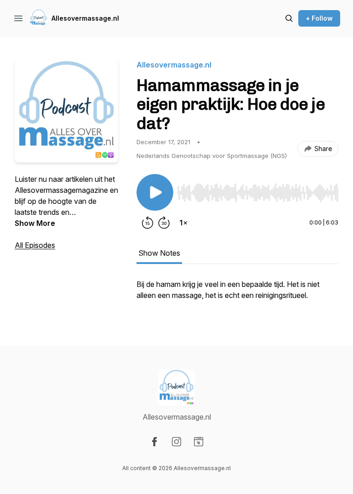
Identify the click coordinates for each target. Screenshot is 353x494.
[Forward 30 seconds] (164, 222)
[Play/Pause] (155, 192)
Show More (35, 223)
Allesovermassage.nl (85, 18)
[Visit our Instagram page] (176, 441)
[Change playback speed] (183, 222)
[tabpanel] (237, 294)
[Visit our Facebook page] (154, 441)
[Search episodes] (289, 18)
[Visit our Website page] (198, 441)
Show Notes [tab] (159, 253)
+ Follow (319, 18)
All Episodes (35, 245)
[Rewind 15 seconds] (147, 222)
